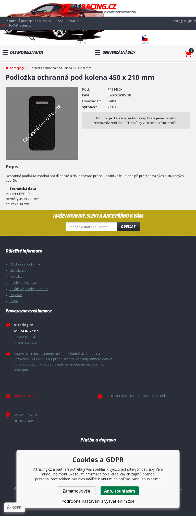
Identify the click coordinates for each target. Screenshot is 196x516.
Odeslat (128, 226)
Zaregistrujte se (184, 21)
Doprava (15, 295)
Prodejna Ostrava (22, 282)
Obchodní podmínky (25, 264)
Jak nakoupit (18, 270)
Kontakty (15, 276)
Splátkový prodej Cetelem (28, 288)
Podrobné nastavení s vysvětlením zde (98, 501)
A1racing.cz (98, 8)
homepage (17, 67)
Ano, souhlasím (119, 491)
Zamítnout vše (76, 491)
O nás (13, 301)
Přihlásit (80, 43)
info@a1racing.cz (19, 25)
